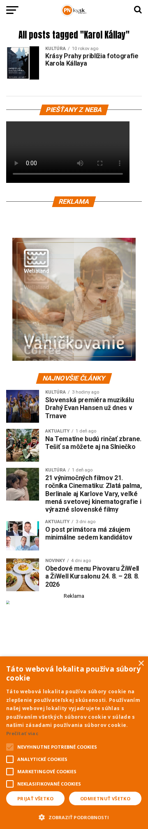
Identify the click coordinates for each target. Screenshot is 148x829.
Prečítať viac (22, 733)
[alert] (74, 742)
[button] (74, 816)
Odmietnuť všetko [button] (105, 798)
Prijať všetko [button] (35, 798)
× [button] (141, 663)
